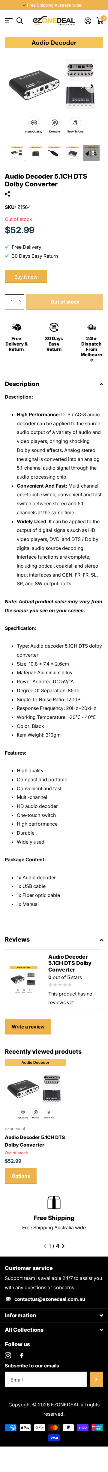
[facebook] (21, 1355)
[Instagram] (8, 1355)
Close (54, 1316)
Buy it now (26, 277)
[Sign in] (87, 20)
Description (22, 383)
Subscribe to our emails (32, 1366)
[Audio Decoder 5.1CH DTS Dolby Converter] (35, 1089)
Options (21, 1176)
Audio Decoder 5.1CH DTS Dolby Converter (35, 1140)
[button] (91, 86)
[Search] (19, 21)
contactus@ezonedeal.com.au (49, 1299)
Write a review (28, 1027)
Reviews (17, 939)
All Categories (8, 21)
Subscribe (96, 1379)
